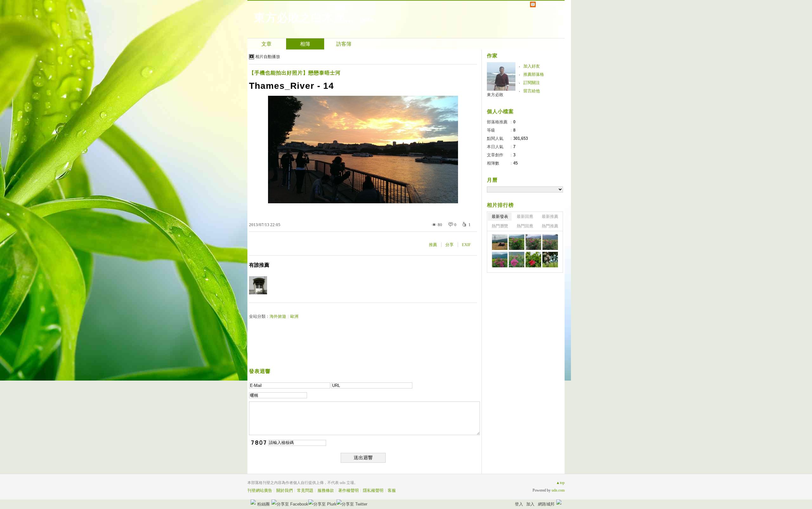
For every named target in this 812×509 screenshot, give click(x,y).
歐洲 (294, 316)
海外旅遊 (278, 316)
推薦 (433, 244)
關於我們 (284, 490)
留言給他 (531, 90)
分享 (449, 244)
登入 (519, 504)
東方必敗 (495, 94)
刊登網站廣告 (259, 490)
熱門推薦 (550, 226)
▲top (560, 482)
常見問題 (305, 490)
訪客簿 (343, 44)
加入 (530, 504)
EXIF (466, 244)
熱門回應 (525, 226)
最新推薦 (550, 216)
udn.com (558, 490)
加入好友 (531, 66)
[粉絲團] (253, 502)
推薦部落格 (533, 74)
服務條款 (326, 490)
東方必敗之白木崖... (304, 17)
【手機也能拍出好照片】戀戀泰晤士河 (295, 72)
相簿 (305, 44)
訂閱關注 (531, 82)
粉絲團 (263, 504)
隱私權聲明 (373, 490)
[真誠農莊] (500, 242)
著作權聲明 (348, 490)
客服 (392, 490)
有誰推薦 (259, 265)
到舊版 (368, 20)
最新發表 (500, 216)
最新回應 (525, 216)
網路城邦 (546, 504)
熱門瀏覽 (500, 226)
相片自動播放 (267, 56)
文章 (266, 44)
